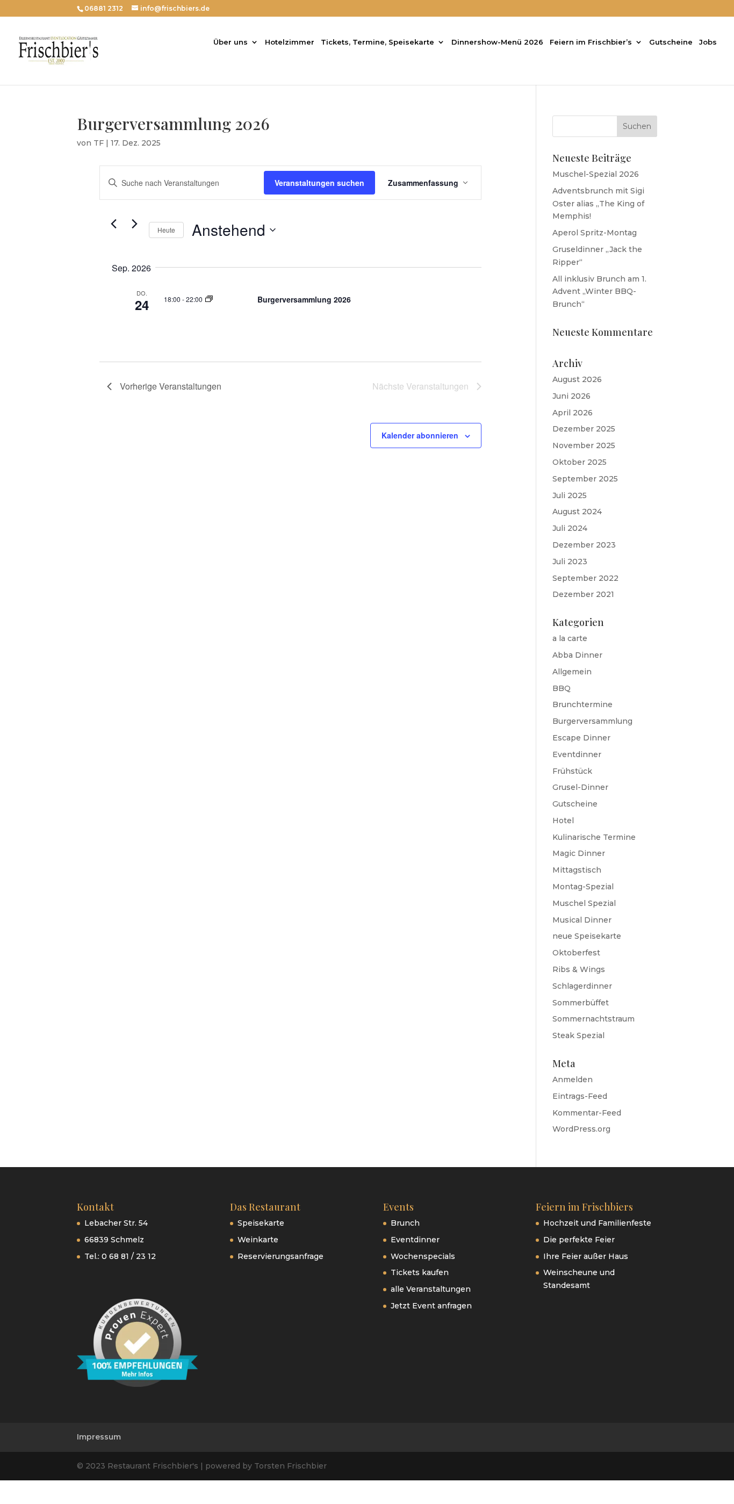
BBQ (561, 688)
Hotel (563, 820)
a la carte (569, 638)
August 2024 (577, 511)
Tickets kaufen (420, 1272)
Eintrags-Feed (579, 1096)
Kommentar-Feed (586, 1113)
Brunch (405, 1223)
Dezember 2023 (584, 545)
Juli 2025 (569, 495)
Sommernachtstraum (593, 1019)
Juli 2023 (569, 561)
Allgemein (572, 672)
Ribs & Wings (578, 969)
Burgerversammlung (592, 721)
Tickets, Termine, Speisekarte (377, 42)
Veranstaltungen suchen (319, 182)
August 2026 (577, 379)
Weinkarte (258, 1239)
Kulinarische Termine (594, 837)
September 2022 (585, 578)
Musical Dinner (581, 920)
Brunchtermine (582, 704)
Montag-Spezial (583, 886)
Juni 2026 (571, 396)
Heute (166, 229)
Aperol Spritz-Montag (594, 233)
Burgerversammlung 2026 (304, 299)
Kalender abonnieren (420, 435)
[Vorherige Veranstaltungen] (113, 223)
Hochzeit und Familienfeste (597, 1223)
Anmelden (572, 1079)
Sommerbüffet (580, 1003)
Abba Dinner (577, 655)
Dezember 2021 (583, 594)
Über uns (230, 42)
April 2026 (572, 413)
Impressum (99, 1437)
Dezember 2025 (583, 429)
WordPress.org (581, 1129)
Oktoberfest (576, 953)
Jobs (708, 42)
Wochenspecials (423, 1256)
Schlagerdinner (582, 986)
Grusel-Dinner (580, 787)
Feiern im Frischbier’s (591, 42)
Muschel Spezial (584, 903)
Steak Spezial (578, 1035)
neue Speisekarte (586, 936)
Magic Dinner (578, 853)
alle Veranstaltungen (431, 1289)
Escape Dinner (581, 738)
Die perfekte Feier (579, 1239)
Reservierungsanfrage (280, 1256)
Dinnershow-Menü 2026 (497, 42)
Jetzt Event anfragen (431, 1306)
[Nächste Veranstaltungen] (134, 223)
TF (98, 143)
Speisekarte (261, 1223)
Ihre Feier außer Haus (585, 1256)
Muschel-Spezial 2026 (595, 174)
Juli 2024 (569, 528)
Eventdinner (576, 754)
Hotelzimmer (289, 42)
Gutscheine (671, 42)
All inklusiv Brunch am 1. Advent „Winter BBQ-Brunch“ (599, 292)
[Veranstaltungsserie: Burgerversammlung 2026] (209, 299)
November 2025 (583, 445)
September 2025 (585, 479)
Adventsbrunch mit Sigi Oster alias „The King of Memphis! (598, 203)
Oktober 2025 (579, 462)
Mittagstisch (576, 870)
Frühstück (572, 771)
